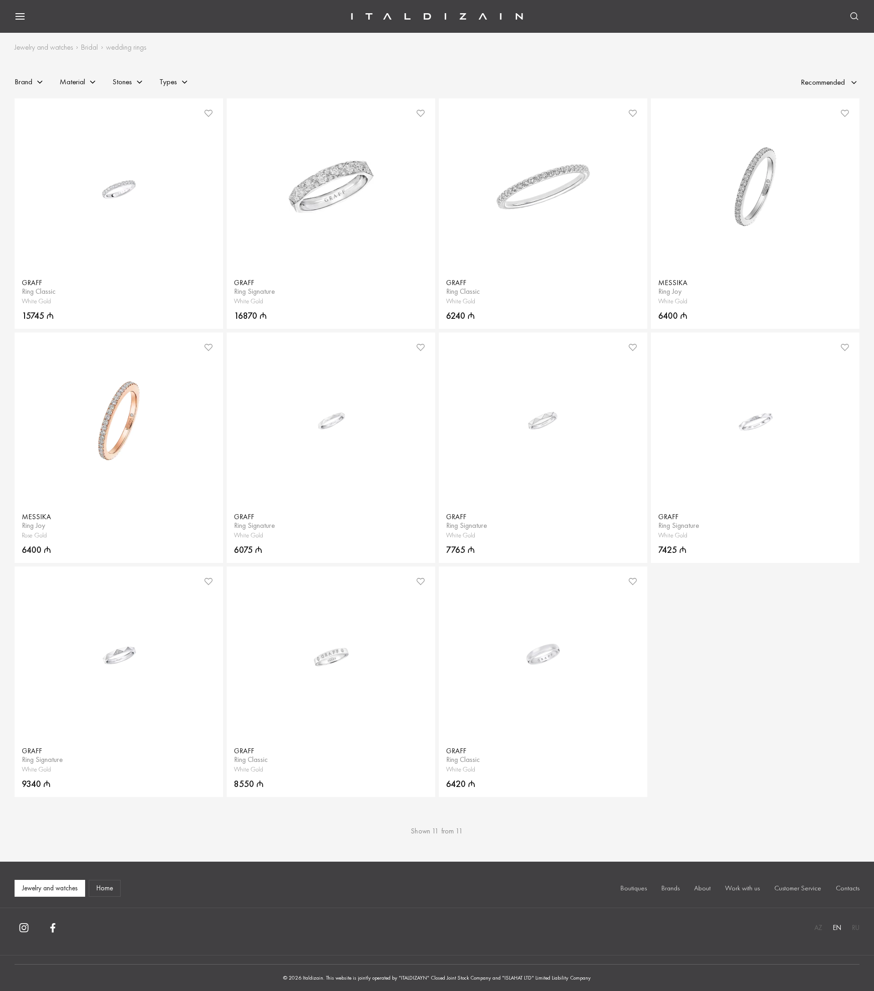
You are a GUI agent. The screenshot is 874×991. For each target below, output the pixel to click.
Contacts (847, 888)
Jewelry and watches (44, 47)
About (702, 888)
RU (855, 927)
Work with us (742, 888)
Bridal (89, 47)
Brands (670, 888)
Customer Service (797, 888)
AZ (818, 927)
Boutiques (633, 888)
